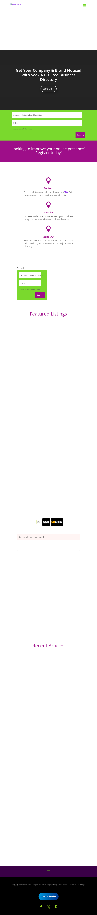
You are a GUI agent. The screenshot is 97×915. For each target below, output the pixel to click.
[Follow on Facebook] (41, 907)
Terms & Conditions (69, 884)
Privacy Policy (57, 884)
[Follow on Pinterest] (56, 907)
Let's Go (47, 88)
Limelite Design (46, 884)
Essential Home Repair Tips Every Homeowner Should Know (44, 790)
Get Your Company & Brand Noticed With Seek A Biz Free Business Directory (48, 75)
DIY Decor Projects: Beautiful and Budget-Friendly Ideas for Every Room (46, 721)
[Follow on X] (48, 907)
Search (80, 135)
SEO (66, 192)
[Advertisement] (48, 31)
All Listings (81, 884)
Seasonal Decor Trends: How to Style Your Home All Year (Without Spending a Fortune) (47, 844)
